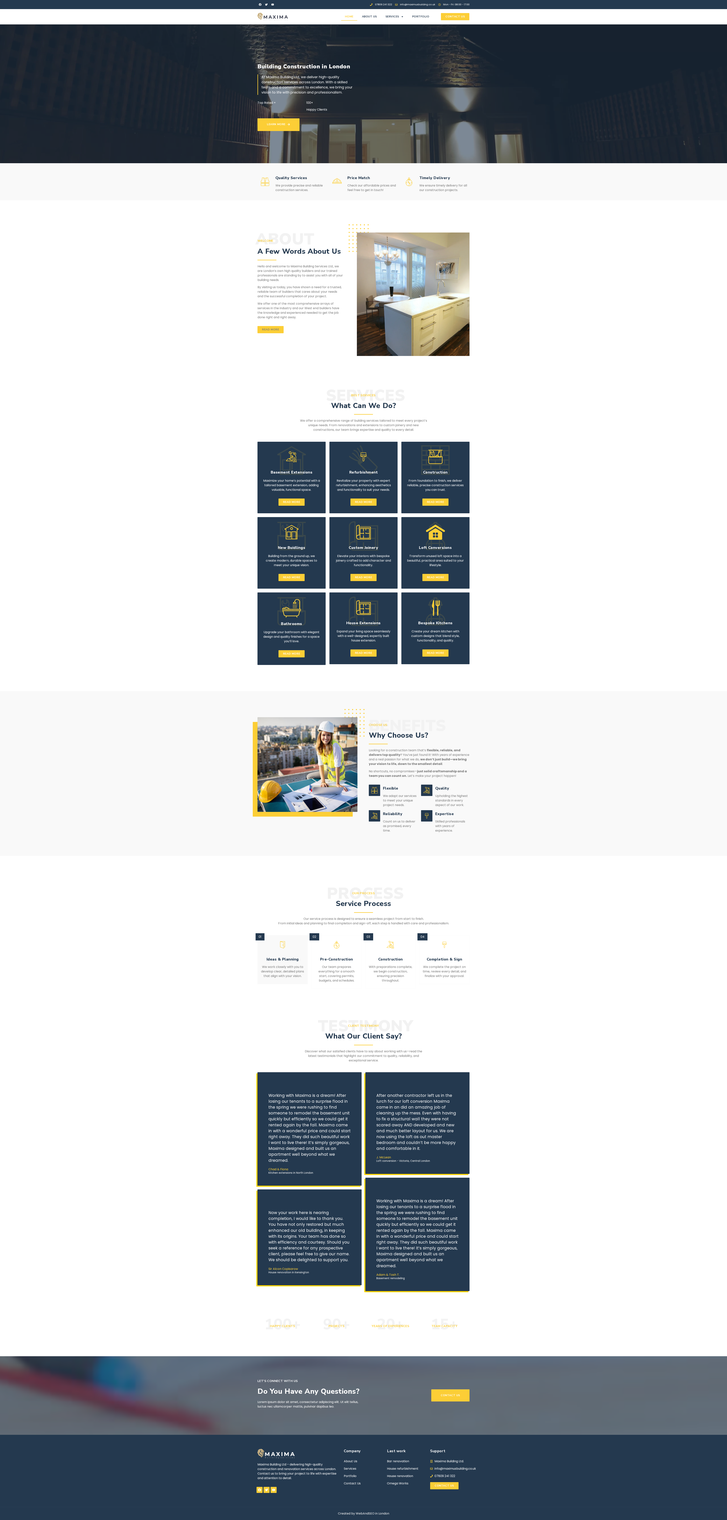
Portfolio (420, 16)
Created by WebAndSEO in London (363, 1513)
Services (392, 16)
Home (349, 16)
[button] (270, 329)
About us (369, 16)
